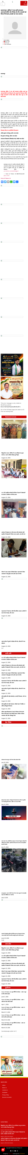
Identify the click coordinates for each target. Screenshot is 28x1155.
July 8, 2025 (6, 175)
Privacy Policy (5, 1095)
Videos (3, 1085)
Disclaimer (4, 1092)
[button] (3, 2)
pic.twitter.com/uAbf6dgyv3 (11, 171)
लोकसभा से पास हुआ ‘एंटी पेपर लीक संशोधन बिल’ (11, 759)
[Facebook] (11, 1151)
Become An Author (7, 1097)
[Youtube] (15, 1151)
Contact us (5, 1090)
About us (4, 1087)
